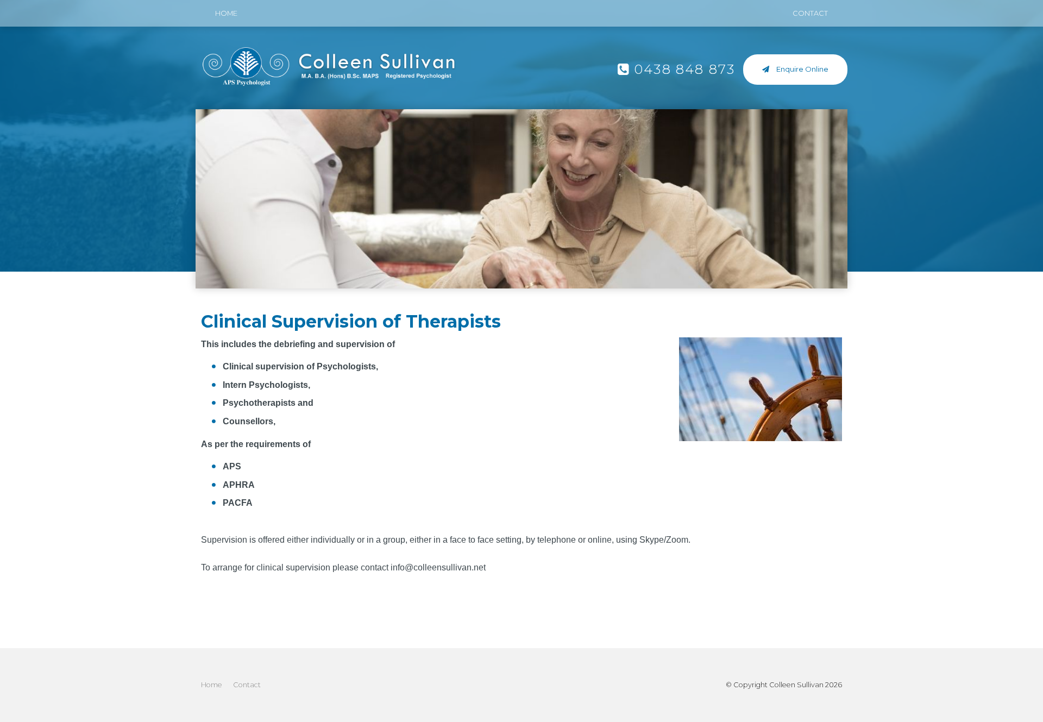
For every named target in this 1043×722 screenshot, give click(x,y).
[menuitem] (212, 685)
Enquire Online (802, 69)
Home (226, 13)
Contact (810, 13)
